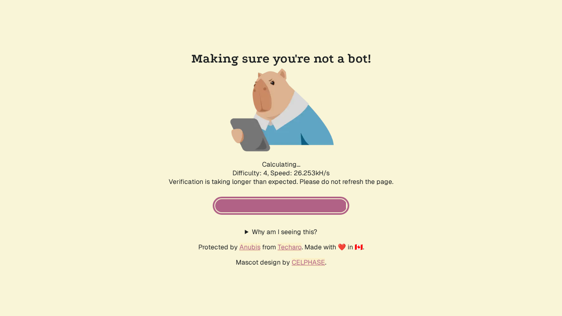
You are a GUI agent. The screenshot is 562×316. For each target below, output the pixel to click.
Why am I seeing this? (284, 232)
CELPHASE (308, 262)
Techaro (290, 247)
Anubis (249, 247)
